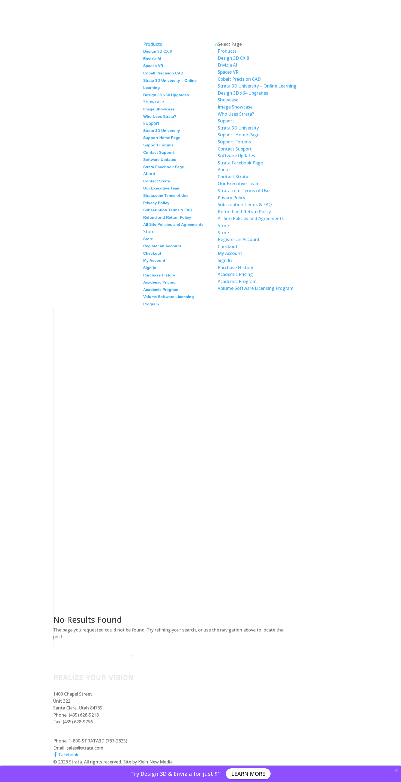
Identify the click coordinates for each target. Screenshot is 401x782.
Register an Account (162, 246)
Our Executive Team (161, 188)
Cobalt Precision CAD (163, 73)
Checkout (152, 253)
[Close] (396, 770)
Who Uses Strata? (159, 116)
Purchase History (159, 275)
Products (227, 51)
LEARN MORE (248, 773)
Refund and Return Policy (167, 217)
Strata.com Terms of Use (165, 195)
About (224, 170)
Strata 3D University (161, 130)
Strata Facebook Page (163, 167)
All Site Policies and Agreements (173, 224)
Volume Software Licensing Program (256, 288)
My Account (154, 260)
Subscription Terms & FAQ (167, 210)
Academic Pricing (159, 282)
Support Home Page (161, 138)
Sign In (149, 268)
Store (148, 239)
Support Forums (158, 145)
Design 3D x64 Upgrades (166, 95)
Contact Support (158, 152)
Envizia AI (152, 58)
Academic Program (160, 289)
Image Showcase (159, 109)
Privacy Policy (156, 203)
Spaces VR (153, 66)
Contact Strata (156, 181)
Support (226, 121)
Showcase (228, 100)
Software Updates (159, 159)
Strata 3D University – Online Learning (257, 86)
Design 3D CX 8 (157, 51)
